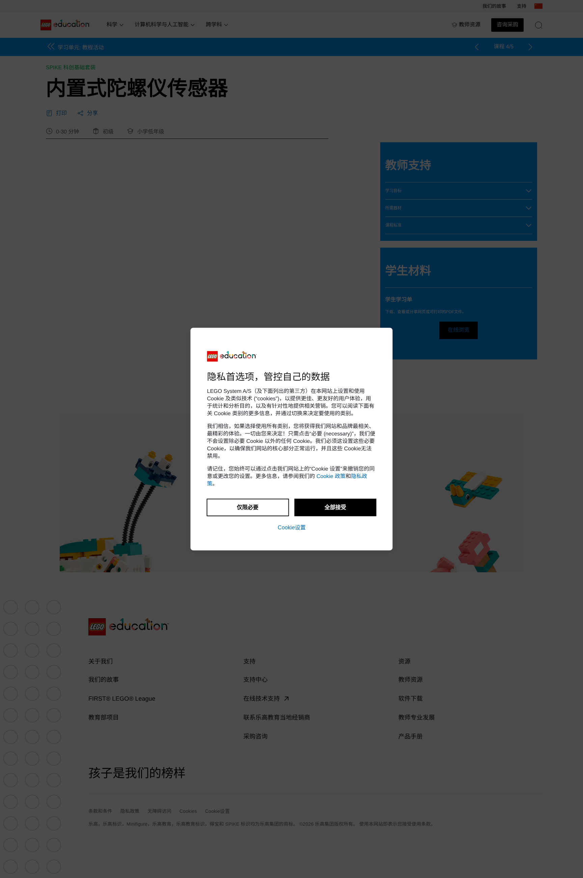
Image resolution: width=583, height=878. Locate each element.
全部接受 (335, 507)
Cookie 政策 (330, 476)
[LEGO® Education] (232, 356)
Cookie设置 (292, 527)
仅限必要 (247, 507)
